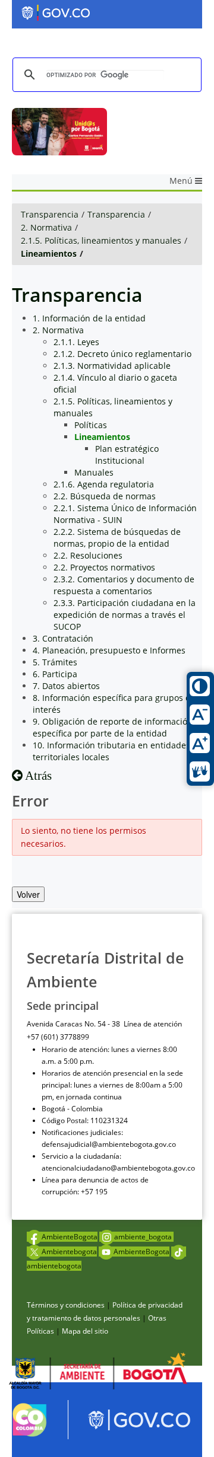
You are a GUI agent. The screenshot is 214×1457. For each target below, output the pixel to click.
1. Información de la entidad (89, 318)
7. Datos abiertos (66, 685)
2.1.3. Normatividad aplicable (112, 365)
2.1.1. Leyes (76, 341)
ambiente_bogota (144, 1237)
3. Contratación (63, 638)
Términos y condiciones (66, 1305)
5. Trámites (55, 662)
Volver (28, 894)
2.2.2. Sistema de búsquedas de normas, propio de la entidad (117, 537)
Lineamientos (49, 253)
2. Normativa (46, 227)
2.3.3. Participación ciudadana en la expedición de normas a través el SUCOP (125, 614)
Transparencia (49, 214)
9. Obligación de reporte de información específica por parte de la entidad (113, 727)
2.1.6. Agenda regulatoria (104, 484)
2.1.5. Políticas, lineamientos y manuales (101, 240)
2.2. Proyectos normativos (104, 567)
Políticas (90, 425)
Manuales (94, 472)
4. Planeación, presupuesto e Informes (109, 650)
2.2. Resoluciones (88, 555)
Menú (182, 180)
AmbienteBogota (69, 1237)
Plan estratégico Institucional (127, 454)
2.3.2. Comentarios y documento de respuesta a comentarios (124, 585)
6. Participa (55, 674)
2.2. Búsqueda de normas (105, 496)
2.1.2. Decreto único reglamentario (122, 353)
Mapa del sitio (85, 1331)
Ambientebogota (69, 1251)
